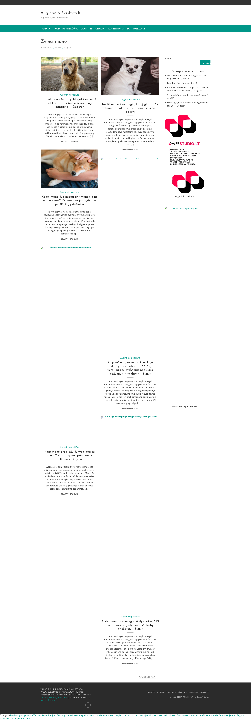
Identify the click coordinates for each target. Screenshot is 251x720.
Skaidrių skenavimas (67, 715)
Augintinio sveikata (92, 28)
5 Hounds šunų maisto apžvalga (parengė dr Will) (187, 97)
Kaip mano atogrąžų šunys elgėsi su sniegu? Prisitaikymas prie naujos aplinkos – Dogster (69, 455)
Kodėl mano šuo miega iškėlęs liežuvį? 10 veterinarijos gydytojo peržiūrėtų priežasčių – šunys (130, 625)
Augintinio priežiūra (66, 28)
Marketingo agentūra (21, 715)
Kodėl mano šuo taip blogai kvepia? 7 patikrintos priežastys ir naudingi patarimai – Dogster (69, 103)
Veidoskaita (169, 715)
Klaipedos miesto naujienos (92, 715)
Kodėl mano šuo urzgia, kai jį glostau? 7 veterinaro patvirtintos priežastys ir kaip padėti (130, 108)
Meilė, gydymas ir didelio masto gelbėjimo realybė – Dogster (187, 104)
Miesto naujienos (115, 715)
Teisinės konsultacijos (44, 715)
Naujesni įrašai (147, 676)
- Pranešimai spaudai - (207, 715)
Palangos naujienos (21, 718)
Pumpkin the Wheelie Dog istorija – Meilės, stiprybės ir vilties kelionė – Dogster (188, 89)
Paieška (168, 58)
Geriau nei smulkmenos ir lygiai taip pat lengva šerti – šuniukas (186, 77)
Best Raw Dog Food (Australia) (182, 83)
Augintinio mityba (118, 28)
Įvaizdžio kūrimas (153, 715)
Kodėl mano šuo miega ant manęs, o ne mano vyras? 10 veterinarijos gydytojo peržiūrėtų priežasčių (69, 200)
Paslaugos (139, 28)
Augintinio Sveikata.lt (61, 13)
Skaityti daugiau (69, 141)
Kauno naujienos (226, 715)
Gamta (46, 28)
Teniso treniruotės (186, 715)
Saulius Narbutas (134, 715)
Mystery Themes (48, 700)
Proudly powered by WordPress (54, 697)
